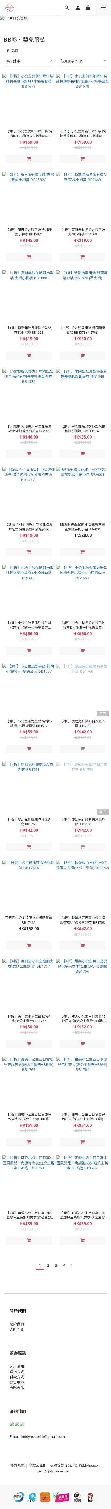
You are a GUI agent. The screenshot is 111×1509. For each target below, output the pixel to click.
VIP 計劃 (17, 1329)
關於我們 (17, 1324)
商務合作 (17, 1387)
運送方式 (17, 1371)
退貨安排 (17, 1382)
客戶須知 (17, 1366)
